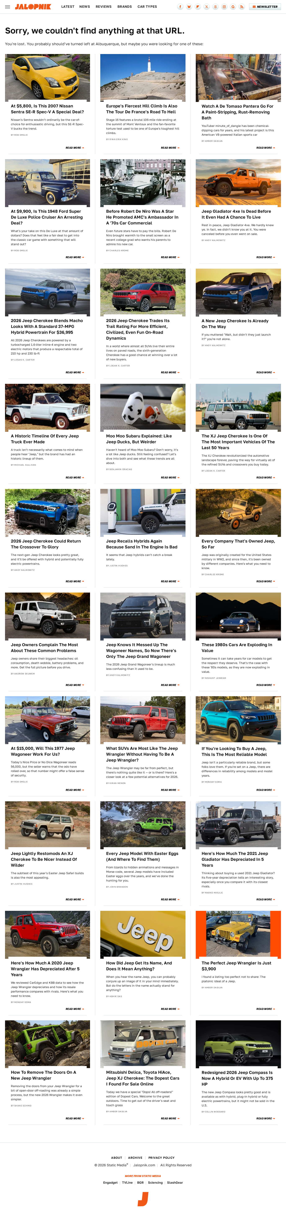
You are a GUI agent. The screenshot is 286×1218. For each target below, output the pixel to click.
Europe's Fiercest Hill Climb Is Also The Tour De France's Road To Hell (141, 108)
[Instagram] (224, 7)
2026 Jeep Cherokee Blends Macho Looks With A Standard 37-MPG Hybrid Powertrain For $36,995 (47, 326)
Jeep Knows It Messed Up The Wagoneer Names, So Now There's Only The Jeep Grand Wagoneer (141, 650)
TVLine (127, 1182)
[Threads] (215, 7)
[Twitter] (207, 7)
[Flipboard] (198, 7)
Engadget (110, 1182)
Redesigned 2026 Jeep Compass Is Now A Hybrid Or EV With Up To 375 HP (237, 1078)
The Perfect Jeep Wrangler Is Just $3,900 (236, 965)
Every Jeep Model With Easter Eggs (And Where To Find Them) (142, 856)
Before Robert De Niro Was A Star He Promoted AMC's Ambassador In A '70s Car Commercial (142, 217)
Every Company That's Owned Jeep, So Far (238, 544)
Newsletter (267, 7)
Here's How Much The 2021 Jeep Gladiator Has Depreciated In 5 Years (235, 859)
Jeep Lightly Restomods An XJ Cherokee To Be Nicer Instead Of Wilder (44, 859)
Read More (73, 148)
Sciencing (155, 1182)
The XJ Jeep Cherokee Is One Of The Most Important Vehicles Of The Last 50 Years (238, 441)
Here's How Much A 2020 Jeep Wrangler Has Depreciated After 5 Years (45, 968)
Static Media (116, 1165)
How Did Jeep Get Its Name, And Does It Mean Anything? (139, 965)
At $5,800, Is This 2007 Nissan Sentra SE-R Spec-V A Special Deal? (47, 108)
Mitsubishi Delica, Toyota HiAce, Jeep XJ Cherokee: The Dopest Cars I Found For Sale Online (142, 1078)
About (116, 1157)
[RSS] (242, 7)
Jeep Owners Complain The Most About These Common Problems (44, 647)
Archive (135, 1157)
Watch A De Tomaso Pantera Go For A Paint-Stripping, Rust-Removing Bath (237, 112)
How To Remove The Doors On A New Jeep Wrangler (43, 1075)
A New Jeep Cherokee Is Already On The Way (235, 323)
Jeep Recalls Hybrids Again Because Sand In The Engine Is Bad (141, 544)
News (84, 7)
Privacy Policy (161, 1157)
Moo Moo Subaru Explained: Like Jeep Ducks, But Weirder (139, 438)
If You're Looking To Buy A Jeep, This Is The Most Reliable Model (234, 751)
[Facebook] (180, 7)
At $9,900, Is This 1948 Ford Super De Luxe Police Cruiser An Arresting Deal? (47, 217)
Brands (124, 7)
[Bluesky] (189, 7)
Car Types (147, 7)
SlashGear (175, 1182)
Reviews (104, 7)
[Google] (233, 7)
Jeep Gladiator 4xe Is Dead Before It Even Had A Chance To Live (236, 214)
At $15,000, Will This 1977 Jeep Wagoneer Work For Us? (43, 751)
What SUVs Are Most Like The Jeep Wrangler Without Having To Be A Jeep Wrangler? (142, 754)
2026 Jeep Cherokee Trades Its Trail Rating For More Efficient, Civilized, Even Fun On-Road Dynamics (138, 329)
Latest (67, 7)
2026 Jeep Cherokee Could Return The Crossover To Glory (46, 544)
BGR (140, 1182)
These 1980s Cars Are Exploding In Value (237, 647)
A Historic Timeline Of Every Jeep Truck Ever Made (45, 438)
